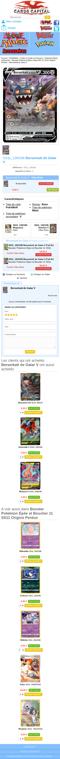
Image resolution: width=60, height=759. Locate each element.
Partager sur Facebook (15, 274)
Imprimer (23, 278)
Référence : (18, 167)
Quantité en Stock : (23, 171)
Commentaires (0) (12, 283)
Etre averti (52, 190)
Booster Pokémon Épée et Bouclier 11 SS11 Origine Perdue (29, 248)
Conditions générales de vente (30, 756)
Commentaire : (11, 334)
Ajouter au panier (33, 413)
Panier (12, 28)
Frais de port (30, 751)
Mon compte (13, 21)
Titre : (7, 327)
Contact (30, 747)
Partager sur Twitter (42, 274)
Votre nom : (9, 319)
